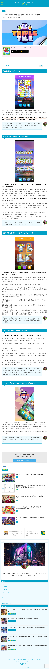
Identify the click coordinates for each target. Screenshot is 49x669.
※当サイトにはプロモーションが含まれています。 (24, 661)
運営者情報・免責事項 (22, 659)
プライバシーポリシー (31, 659)
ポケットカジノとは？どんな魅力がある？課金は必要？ (30, 474)
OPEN (41, 65)
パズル (4, 466)
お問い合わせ (39, 659)
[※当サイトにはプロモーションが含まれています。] (24, 4)
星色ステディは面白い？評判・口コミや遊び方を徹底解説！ (23, 618)
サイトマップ (14, 659)
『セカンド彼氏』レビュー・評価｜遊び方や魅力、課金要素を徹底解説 (26, 627)
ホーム (9, 659)
